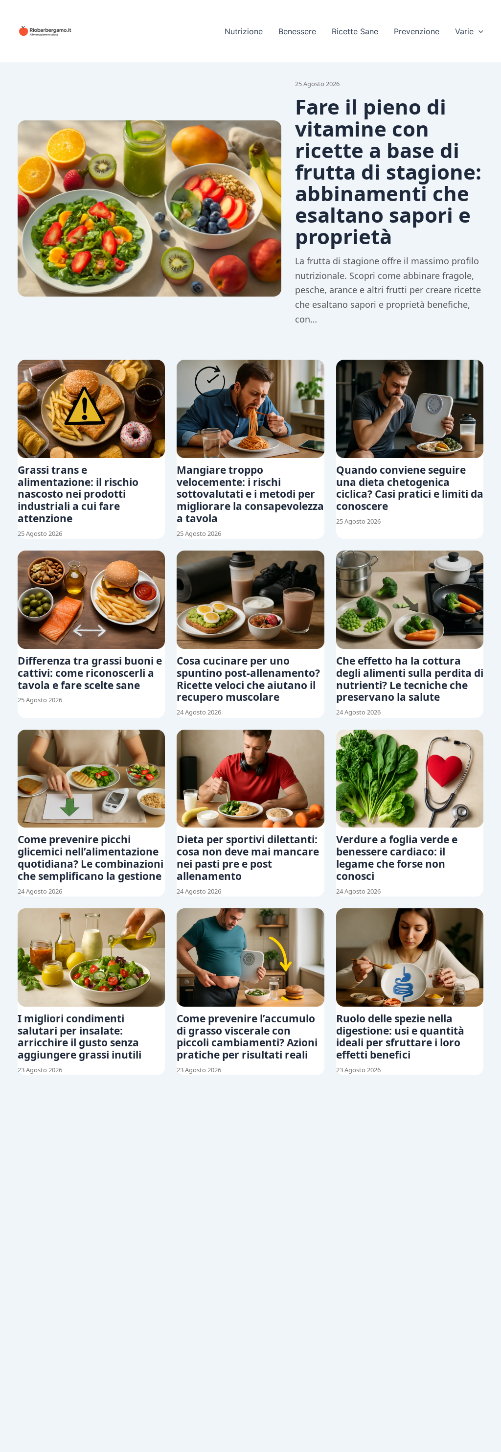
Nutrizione (244, 31)
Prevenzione (416, 31)
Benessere (297, 31)
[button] (478, 31)
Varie (464, 31)
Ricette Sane (355, 31)
